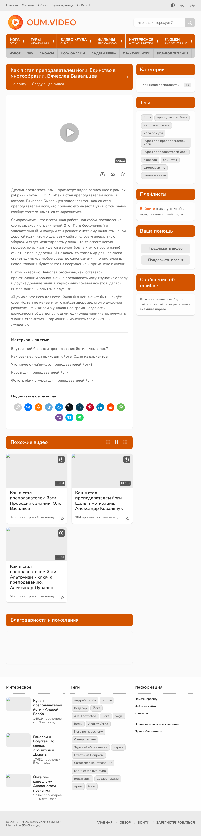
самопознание (155, 175)
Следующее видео (48, 83)
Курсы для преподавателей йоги (40, 372)
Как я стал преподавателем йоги (162, 85)
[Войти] (182, 6)
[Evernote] (80, 417)
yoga (119, 716)
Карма (118, 747)
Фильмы (28, 5)
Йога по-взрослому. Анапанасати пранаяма (44, 784)
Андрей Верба (103, 53)
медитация (82, 778)
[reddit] (110, 407)
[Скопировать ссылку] (18, 407)
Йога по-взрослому (88, 731)
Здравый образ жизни (90, 747)
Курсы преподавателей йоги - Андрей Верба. (47, 707)
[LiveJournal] (80, 407)
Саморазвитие (85, 739)
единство (170, 160)
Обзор (43, 5)
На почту (18, 83)
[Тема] (173, 6)
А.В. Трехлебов (85, 716)
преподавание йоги (172, 117)
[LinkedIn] (100, 407)
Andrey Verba (98, 724)
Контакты (141, 713)
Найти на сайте (145, 706)
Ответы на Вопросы (88, 755)
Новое (15, 53)
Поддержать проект (165, 259)
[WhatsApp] (121, 407)
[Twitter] (69, 407)
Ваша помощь (62, 5)
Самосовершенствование (93, 763)
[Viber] (59, 417)
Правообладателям (148, 731)
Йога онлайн (73, 53)
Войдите (147, 208)
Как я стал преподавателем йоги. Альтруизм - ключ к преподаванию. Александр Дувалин (33, 576)
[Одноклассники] (38, 407)
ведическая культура (90, 771)
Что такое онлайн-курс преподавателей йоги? (51, 364)
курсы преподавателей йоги (165, 152)
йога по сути (153, 133)
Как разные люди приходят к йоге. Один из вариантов (59, 356)
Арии (78, 786)
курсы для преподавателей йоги (165, 142)
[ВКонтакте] (28, 407)
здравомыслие (108, 778)
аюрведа (150, 160)
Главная (12, 5)
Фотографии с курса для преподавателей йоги (52, 380)
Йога (96, 708)
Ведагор (80, 708)
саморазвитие (154, 167)
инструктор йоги (156, 125)
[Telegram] (49, 407)
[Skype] (69, 417)
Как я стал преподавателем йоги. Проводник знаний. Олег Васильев (36, 501)
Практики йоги (136, 53)
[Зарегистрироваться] (192, 6)
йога (147, 117)
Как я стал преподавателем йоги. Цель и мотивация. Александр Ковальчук (99, 501)
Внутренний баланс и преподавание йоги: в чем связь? (59, 348)
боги (91, 786)
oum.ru (107, 700)
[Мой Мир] (59, 407)
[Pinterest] (90, 407)
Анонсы (46, 53)
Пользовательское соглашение (157, 724)
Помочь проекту (146, 699)
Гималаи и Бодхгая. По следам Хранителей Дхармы (43, 745)
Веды (78, 724)
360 (30, 53)
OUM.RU (83, 5)
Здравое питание (172, 53)
